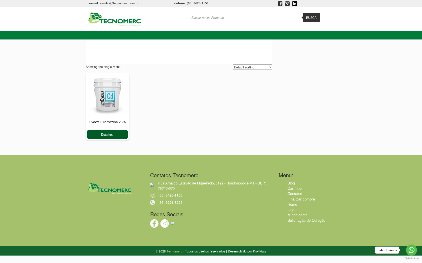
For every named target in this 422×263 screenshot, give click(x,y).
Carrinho (294, 188)
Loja (290, 209)
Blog (291, 183)
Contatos (294, 193)
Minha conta (297, 214)
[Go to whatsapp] (411, 250)
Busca (311, 17)
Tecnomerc (174, 251)
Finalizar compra (301, 199)
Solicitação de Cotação (306, 220)
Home (292, 204)
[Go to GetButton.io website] (411, 258)
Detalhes (107, 134)
